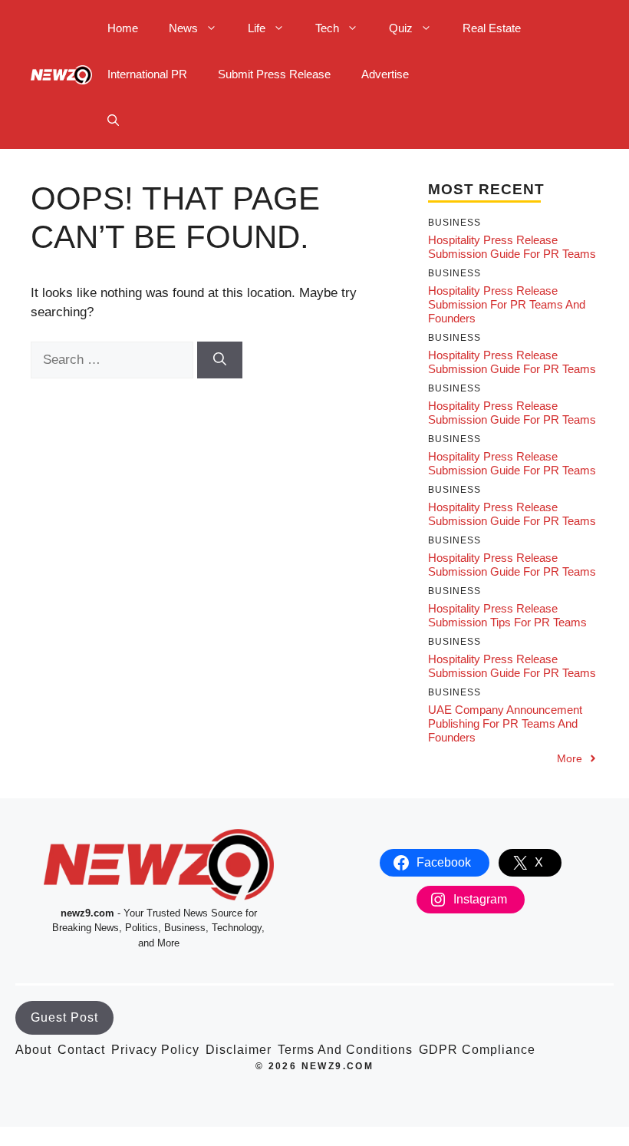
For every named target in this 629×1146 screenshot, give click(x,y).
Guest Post (64, 1017)
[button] (113, 120)
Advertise (385, 74)
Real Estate (492, 28)
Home (122, 28)
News (183, 28)
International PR (147, 74)
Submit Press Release (274, 74)
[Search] (219, 360)
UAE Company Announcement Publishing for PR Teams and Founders (505, 723)
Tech (327, 28)
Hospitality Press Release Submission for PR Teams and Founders (506, 304)
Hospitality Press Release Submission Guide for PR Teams (512, 246)
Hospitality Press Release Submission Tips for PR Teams (507, 615)
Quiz (401, 28)
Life (256, 28)
